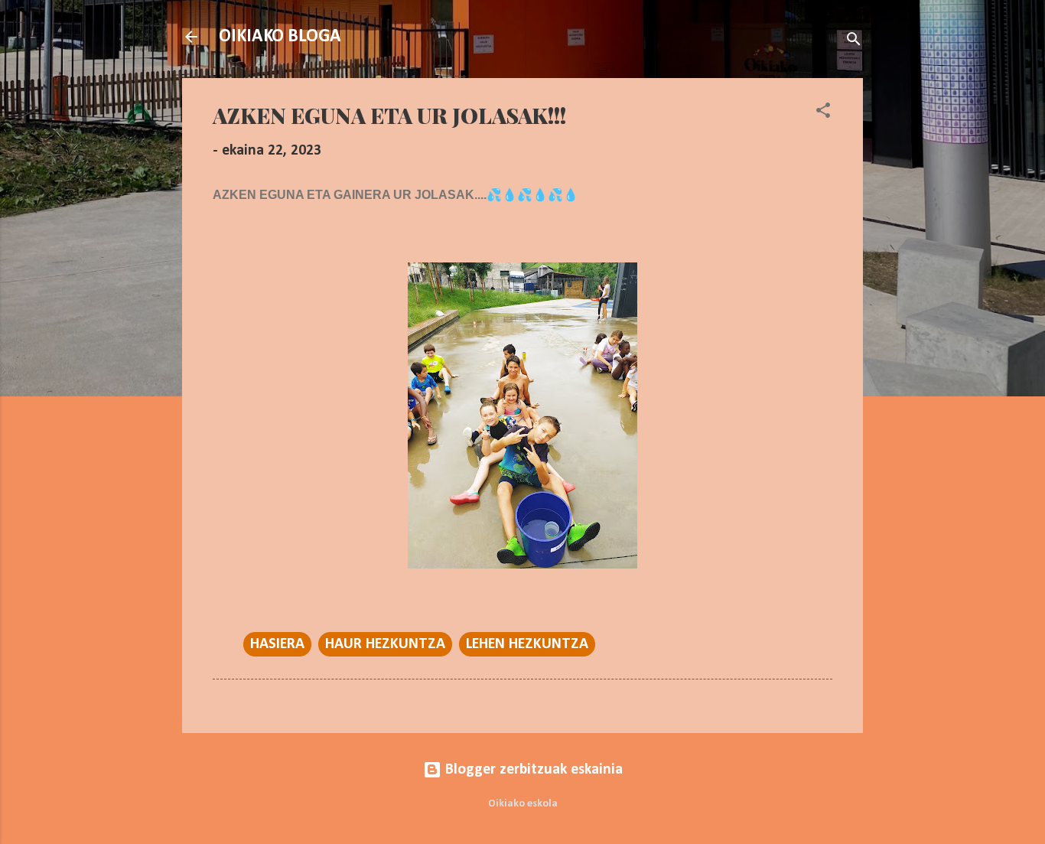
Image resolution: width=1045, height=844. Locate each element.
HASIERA (277, 644)
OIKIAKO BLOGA (280, 37)
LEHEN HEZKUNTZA (527, 644)
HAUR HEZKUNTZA (385, 644)
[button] (823, 113)
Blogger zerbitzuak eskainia (532, 769)
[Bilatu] (854, 41)
